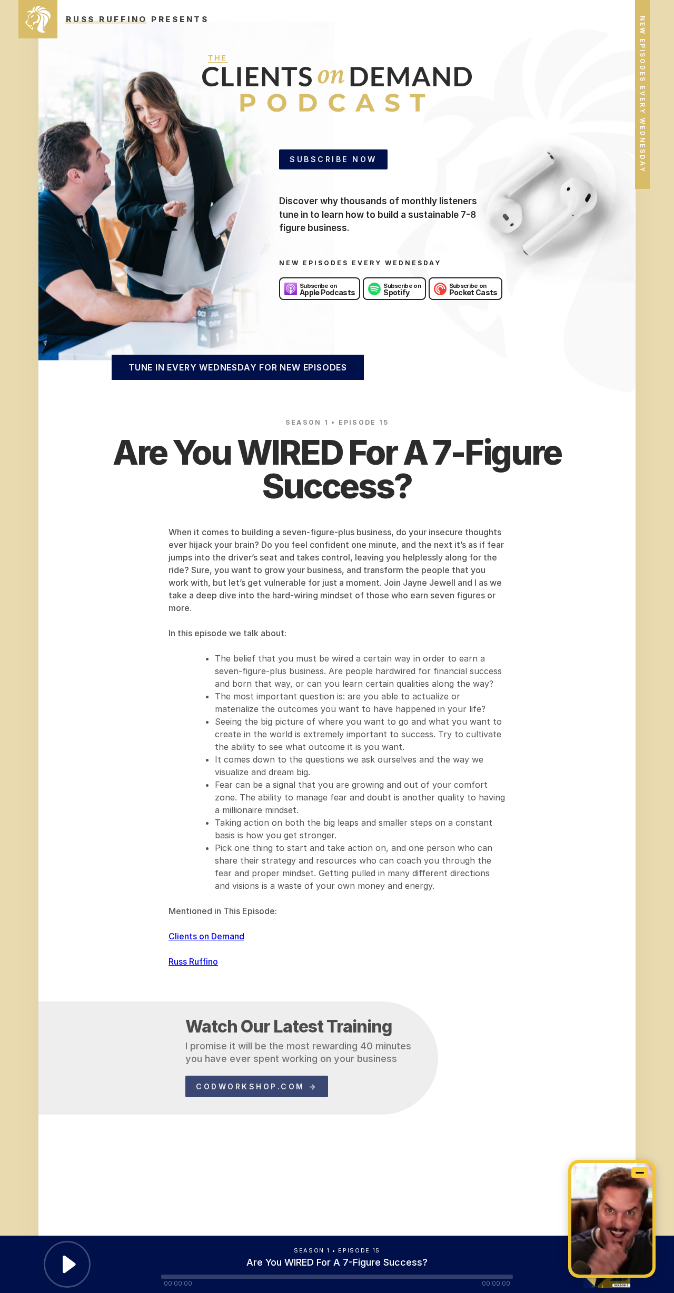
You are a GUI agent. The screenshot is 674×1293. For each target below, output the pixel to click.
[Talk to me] (612, 1219)
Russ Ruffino (193, 961)
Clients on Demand (206, 936)
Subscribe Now (333, 159)
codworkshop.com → (257, 1086)
